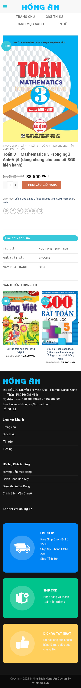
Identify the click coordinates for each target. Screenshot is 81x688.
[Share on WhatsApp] (6, 211)
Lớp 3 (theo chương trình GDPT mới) (48, 198)
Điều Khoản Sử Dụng (16, 486)
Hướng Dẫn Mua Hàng (17, 472)
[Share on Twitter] (20, 211)
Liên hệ (61, 24)
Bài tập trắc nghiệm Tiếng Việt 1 (21, 350)
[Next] (78, 331)
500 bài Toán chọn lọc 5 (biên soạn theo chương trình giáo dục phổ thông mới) (60, 353)
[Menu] (5, 6)
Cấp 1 (24, 145)
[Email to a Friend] (27, 211)
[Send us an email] (14, 409)
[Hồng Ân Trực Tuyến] (40, 7)
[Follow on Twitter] (9, 409)
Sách (71, 198)
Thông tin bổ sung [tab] (17, 238)
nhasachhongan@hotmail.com (30, 404)
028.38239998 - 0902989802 (41, 399)
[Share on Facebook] (13, 211)
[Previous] (3, 331)
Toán (22, 148)
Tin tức (8, 441)
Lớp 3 (34, 145)
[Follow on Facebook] (5, 409)
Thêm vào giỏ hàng (41, 185)
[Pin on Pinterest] (33, 211)
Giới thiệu (54, 17)
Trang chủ (25, 17)
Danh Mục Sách (30, 24)
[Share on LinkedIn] (40, 211)
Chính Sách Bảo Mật (16, 479)
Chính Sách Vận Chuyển (18, 493)
